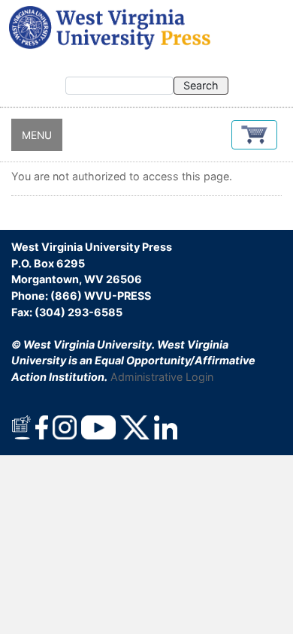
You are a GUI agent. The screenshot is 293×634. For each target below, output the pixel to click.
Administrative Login (161, 376)
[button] (254, 134)
